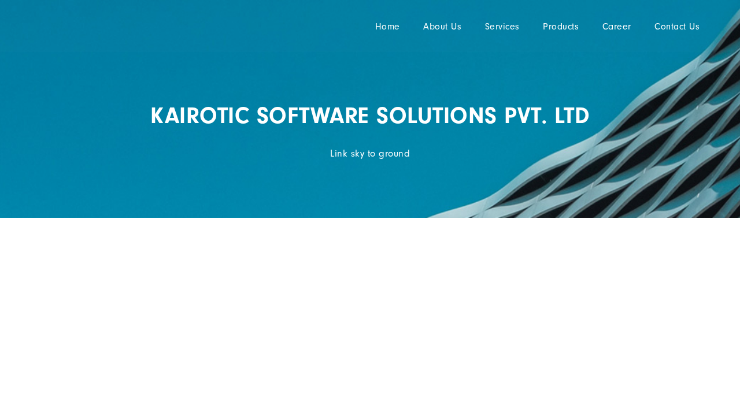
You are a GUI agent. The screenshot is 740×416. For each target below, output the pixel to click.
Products (561, 26)
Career (616, 26)
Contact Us (677, 26)
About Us (442, 26)
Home (387, 26)
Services (502, 26)
